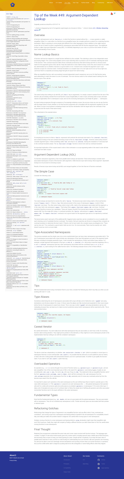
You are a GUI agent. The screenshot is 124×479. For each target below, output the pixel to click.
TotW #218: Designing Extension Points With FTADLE (17, 270)
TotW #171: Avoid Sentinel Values (14, 232)
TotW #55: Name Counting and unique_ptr (16, 68)
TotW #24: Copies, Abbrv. (12, 43)
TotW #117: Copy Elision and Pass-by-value (17, 163)
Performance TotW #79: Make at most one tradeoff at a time (16, 105)
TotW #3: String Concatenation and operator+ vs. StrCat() (18, 22)
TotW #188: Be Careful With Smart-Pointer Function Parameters (16, 260)
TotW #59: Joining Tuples (12, 70)
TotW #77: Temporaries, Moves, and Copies (17, 103)
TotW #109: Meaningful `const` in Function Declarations (16, 156)
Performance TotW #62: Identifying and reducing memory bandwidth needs (18, 77)
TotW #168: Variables (14, 230)
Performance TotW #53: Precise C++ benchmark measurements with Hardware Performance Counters (18, 65)
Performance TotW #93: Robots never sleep (17, 123)
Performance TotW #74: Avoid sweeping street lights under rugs (18, 92)
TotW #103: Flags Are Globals (13, 150)
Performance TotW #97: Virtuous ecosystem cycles (17, 136)
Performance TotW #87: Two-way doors (16, 113)
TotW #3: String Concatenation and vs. (17, 19)
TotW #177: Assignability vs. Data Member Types (16, 245)
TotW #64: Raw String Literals (13, 83)
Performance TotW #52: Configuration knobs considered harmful (17, 61)
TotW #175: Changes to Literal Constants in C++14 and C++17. (17, 239)
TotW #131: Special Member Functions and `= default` (17, 180)
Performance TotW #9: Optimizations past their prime (18, 32)
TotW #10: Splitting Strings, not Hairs (15, 35)
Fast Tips (76, 2)
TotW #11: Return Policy (12, 36)
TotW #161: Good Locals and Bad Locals (16, 221)
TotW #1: (12, 17)
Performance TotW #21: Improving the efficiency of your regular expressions (18, 41)
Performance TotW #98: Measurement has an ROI (17, 139)
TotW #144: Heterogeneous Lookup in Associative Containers (16, 202)
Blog (93, 2)
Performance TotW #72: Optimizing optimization (18, 90)
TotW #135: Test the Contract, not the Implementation (15, 186)
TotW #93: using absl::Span (13, 125)
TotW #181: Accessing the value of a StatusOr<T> (15, 250)
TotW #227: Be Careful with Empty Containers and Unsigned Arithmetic (17, 275)
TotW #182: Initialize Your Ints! (13, 253)
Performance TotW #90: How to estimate (16, 119)
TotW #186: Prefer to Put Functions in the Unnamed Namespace (16, 255)
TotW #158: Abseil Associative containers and (17, 218)
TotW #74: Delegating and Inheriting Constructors (15, 95)
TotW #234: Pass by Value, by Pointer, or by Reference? (16, 287)
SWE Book (110, 2)
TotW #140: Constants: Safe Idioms (15, 191)
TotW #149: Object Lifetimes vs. (17, 212)
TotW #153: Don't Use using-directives (15, 216)
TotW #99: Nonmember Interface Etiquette (16, 145)
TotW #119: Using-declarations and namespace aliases (18, 165)
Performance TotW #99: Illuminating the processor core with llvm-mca (16, 142)
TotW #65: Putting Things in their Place (15, 85)
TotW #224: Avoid (14, 273)
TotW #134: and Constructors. (16, 183)
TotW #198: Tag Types (12, 265)
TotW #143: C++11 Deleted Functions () (16, 199)
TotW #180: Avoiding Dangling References (16, 248)
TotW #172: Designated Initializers (14, 234)
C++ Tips (67, 2)
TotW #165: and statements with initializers (17, 226)
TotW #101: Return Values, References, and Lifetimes (17, 147)
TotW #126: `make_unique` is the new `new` (17, 176)
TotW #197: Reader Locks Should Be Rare (16, 263)
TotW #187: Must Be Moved (18, 258)
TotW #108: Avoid (13, 154)
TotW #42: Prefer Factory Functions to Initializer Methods (18, 53)
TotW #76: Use (13, 101)
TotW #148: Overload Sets (12, 210)
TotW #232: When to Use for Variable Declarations (17, 284)
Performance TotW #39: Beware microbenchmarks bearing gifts (14, 50)
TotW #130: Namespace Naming (14, 178)
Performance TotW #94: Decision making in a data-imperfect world (17, 127)
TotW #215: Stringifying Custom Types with (17, 267)
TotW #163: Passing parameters (15, 223)
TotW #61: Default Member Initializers (15, 75)
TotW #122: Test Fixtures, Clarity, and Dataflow (17, 169)
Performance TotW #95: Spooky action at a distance (17, 133)
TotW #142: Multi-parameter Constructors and (17, 196)
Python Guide (85, 2)
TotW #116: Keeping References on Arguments (18, 161)
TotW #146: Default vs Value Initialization (16, 205)
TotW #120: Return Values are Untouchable (17, 168)
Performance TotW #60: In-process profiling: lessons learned (17, 72)
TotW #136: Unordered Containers (14, 189)
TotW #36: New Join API (12, 48)
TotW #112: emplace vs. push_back (15, 159)
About (51, 2)
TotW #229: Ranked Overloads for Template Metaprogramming (17, 278)
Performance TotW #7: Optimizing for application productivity (15, 29)
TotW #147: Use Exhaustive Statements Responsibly (18, 207)
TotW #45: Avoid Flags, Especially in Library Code (17, 56)
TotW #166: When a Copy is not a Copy (16, 228)
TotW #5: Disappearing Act (13, 25)
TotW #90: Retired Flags (12, 121)
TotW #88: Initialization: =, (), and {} (14, 118)
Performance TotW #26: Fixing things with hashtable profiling (16, 46)
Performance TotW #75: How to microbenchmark (14, 98)
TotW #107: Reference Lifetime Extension (16, 152)
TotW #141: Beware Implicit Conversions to (17, 193)
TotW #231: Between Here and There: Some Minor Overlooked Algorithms (17, 281)
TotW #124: (14, 174)
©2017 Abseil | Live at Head (17, 458)
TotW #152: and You (15, 214)
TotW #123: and (14, 172)
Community (101, 2)
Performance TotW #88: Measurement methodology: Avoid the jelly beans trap (16, 115)
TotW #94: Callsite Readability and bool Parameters (16, 130)
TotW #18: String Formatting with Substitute (17, 38)
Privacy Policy (13, 460)
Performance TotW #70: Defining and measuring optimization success (18, 87)
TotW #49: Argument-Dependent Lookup (16, 59)
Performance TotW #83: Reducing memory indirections (16, 108)
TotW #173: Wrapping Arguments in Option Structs (16, 236)
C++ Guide (59, 2)
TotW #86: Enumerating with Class (14, 111)
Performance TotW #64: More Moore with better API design (18, 80)
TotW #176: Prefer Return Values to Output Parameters (16, 242)
